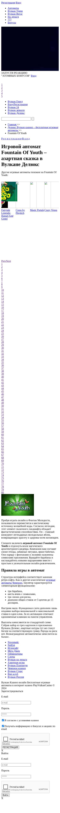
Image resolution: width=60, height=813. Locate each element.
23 (2, 327)
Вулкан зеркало (16, 110)
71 (2, 466)
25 (2, 333)
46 (2, 394)
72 (2, 469)
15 (2, 304)
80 (2, 492)
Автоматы (13, 8)
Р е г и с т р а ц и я (11, 138)
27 (2, 339)
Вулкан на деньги (17, 659)
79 (2, 489)
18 (2, 313)
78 (2, 486)
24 (2, 330)
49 (2, 402)
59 (2, 431)
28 (2, 342)
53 (2, 414)
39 (2, 374)
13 (2, 298)
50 (2, 405)
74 (2, 475)
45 (2, 391)
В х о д (26, 138)
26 (2, 336)
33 (2, 356)
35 (2, 362)
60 (2, 434)
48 (2, 400)
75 (2, 478)
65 (2, 449)
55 (2, 420)
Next (8, 261)
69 (2, 460)
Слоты (11, 656)
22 (2, 324)
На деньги (13, 16)
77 (2, 483)
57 (2, 426)
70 (2, 463)
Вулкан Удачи (15, 11)
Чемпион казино (17, 668)
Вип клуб (13, 674)
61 (2, 437)
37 (2, 368)
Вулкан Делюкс (16, 113)
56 (2, 423)
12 (2, 295)
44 (2, 388)
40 (2, 376)
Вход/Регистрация (18, 104)
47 (2, 397)
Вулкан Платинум (18, 665)
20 (2, 319)
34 (2, 359)
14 (2, 301)
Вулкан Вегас (15, 14)
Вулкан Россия (16, 677)
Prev (3, 261)
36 (2, 365)
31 (2, 350)
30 (2, 347)
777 (10, 19)
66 (2, 452)
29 (2, 345)
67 (2, 455)
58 (2, 428)
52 (2, 411)
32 (2, 353)
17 (2, 310)
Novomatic (13, 642)
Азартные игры (16, 662)
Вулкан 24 (13, 107)
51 (2, 408)
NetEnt (11, 645)
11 (2, 293)
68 (2, 457)
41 (2, 379)
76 (2, 481)
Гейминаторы (15, 653)
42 (2, 382)
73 (2, 472)
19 (2, 316)
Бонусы (12, 22)
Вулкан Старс (15, 671)
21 (2, 321)
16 (2, 307)
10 (2, 290)
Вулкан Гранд (15, 101)
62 (2, 440)
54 (2, 417)
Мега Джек (14, 651)
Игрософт (13, 648)
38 (2, 371)
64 (2, 446)
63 (2, 443)
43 (2, 385)
